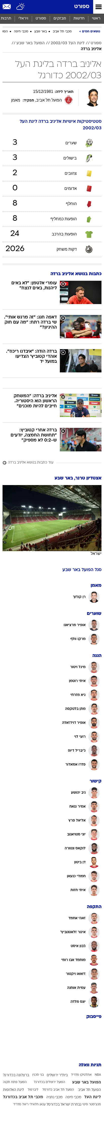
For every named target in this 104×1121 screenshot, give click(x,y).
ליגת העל (92, 1097)
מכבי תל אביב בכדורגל (23, 1097)
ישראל (96, 553)
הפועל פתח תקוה (15, 1082)
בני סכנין (38, 1074)
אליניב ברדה (91, 49)
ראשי (96, 19)
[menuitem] (79, 19)
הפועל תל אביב (89, 1090)
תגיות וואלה (90, 1065)
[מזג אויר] (20, 7)
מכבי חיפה (21, 31)
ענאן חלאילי (37, 1104)
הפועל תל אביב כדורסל (58, 1089)
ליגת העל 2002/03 (68, 43)
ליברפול (33, 1089)
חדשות (79, 19)
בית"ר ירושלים (57, 1075)
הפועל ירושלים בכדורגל (49, 1082)
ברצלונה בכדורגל (16, 1075)
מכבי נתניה (54, 1097)
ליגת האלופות (13, 1090)
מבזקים (60, 19)
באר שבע (40, 31)
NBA (98, 1074)
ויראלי (23, 19)
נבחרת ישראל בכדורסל (63, 1104)
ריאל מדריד (21, 1104)
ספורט (81, 6)
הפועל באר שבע (30, 43)
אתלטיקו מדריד (81, 1074)
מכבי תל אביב (62, 31)
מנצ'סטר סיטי (91, 1104)
